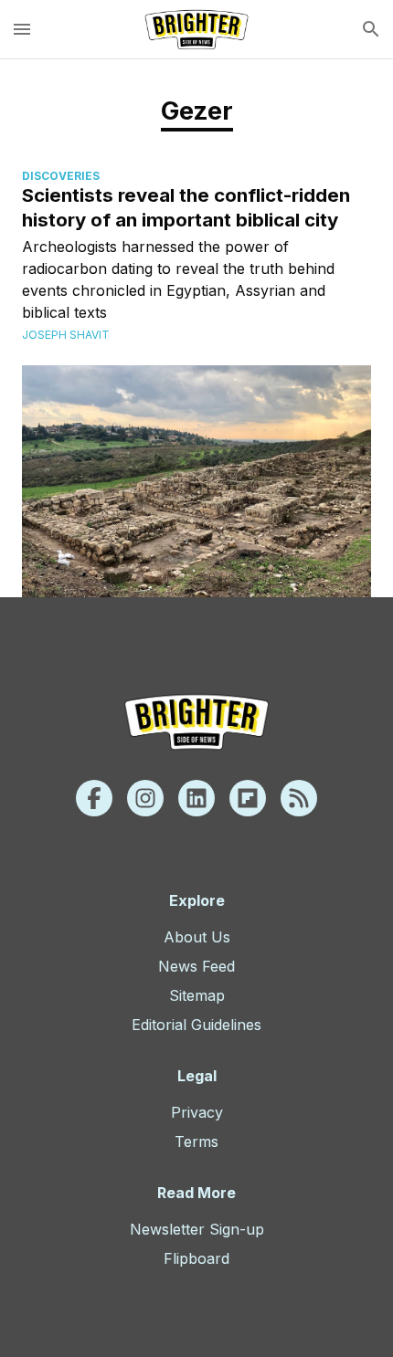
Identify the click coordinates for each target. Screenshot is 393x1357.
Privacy (197, 1112)
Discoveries (61, 176)
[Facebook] (94, 798)
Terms (196, 1141)
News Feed (196, 966)
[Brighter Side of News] (196, 29)
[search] (371, 29)
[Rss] (299, 798)
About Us (197, 937)
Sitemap (197, 995)
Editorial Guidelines (196, 1024)
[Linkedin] (196, 798)
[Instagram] (145, 798)
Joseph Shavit (66, 335)
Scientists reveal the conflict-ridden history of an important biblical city (186, 207)
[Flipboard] (247, 798)
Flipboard (196, 1258)
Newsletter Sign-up (197, 1229)
